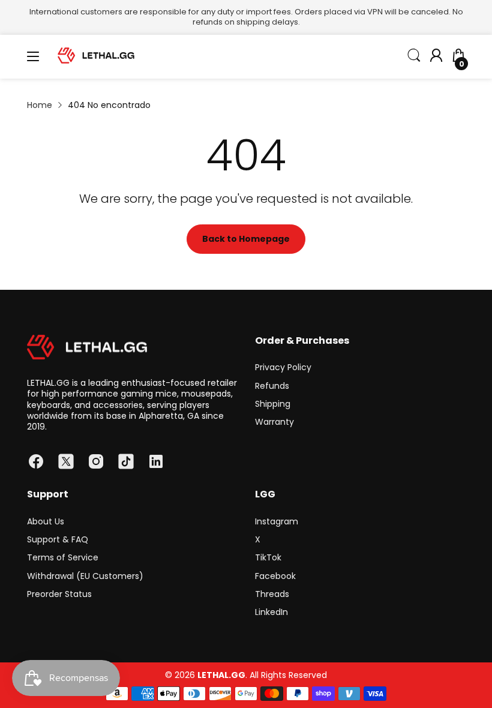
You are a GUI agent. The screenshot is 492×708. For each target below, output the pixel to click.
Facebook (275, 576)
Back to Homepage (246, 239)
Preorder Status (59, 594)
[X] (66, 461)
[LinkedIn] (156, 461)
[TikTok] (126, 461)
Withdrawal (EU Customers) (85, 576)
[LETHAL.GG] (96, 67)
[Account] (436, 56)
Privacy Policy (283, 367)
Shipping (272, 404)
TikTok (268, 557)
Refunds (272, 386)
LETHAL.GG (221, 675)
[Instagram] (96, 461)
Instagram (276, 521)
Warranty (274, 422)
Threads (272, 594)
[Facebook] (36, 461)
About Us (45, 521)
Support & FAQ (57, 539)
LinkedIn (271, 612)
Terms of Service (62, 557)
